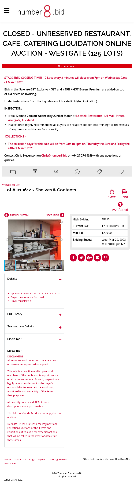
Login (32, 459)
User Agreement (58, 459)
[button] (61, 222)
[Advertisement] (99, 287)
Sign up (42, 459)
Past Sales (10, 463)
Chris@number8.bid (54, 155)
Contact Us (20, 459)
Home (7, 459)
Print (124, 196)
